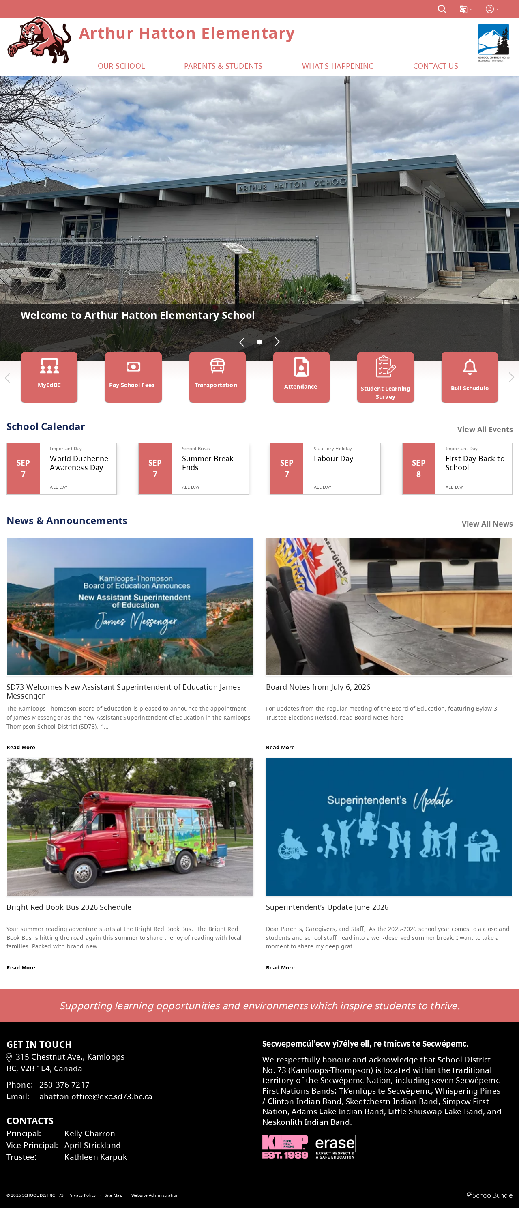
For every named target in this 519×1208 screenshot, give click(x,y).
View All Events (485, 429)
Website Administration (155, 1195)
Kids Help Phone (285, 1147)
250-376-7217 (64, 1084)
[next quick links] (511, 377)
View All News (487, 524)
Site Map (113, 1195)
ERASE (335, 1147)
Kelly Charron (89, 1133)
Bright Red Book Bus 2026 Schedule (68, 907)
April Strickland (92, 1144)
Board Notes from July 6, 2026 (318, 686)
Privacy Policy (82, 1195)
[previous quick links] (7, 377)
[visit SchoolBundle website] (490, 1195)
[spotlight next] (277, 342)
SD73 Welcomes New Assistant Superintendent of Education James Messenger (123, 691)
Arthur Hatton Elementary (187, 32)
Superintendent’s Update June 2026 (327, 907)
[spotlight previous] (242, 342)
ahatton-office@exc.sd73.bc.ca (96, 1096)
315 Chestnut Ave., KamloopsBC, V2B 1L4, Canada (65, 1062)
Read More (20, 747)
